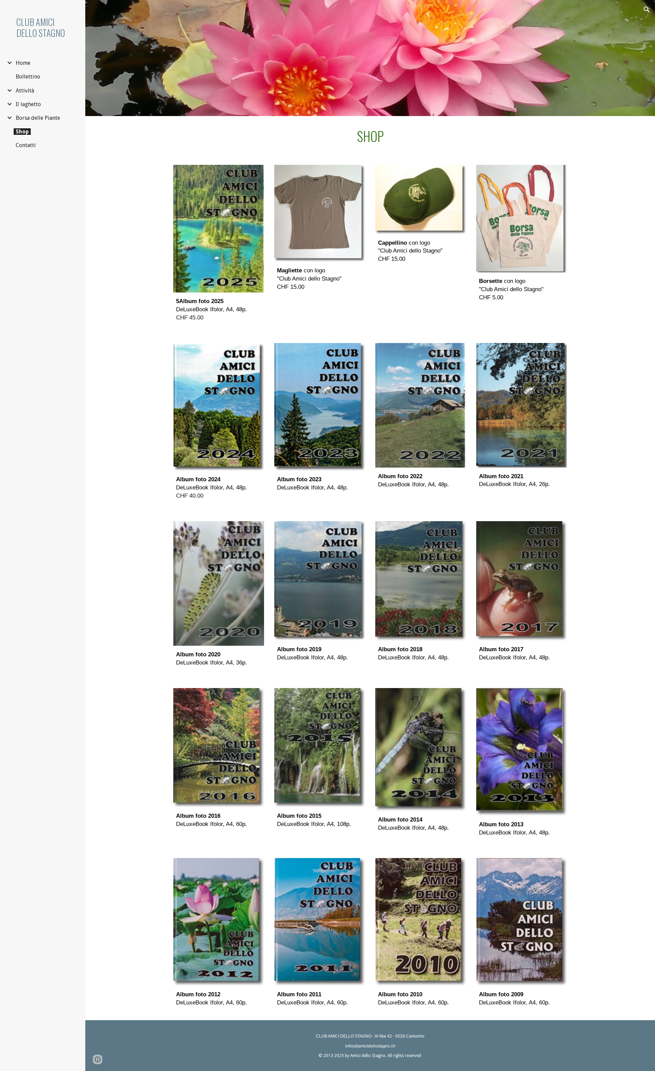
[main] (370, 136)
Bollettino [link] (28, 76)
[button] (647, 9)
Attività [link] (25, 90)
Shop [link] (22, 131)
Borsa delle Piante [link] (38, 118)
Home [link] (23, 63)
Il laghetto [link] (28, 104)
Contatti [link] (26, 145)
